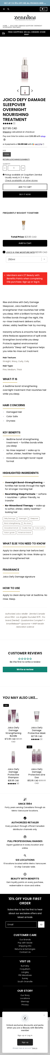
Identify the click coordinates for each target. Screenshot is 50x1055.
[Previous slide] (18, 90)
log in (36, 281)
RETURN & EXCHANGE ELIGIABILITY (16, 159)
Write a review (25, 669)
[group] (25, 90)
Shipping (7, 132)
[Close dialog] (48, 1019)
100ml (6, 154)
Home (5, 26)
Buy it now (25, 194)
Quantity (6, 164)
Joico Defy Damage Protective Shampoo (13, 773)
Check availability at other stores (21, 180)
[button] (25, 144)
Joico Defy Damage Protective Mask (37, 730)
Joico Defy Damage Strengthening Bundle (13, 731)
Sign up (26, 281)
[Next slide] (32, 90)
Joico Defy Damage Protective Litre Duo (36, 773)
